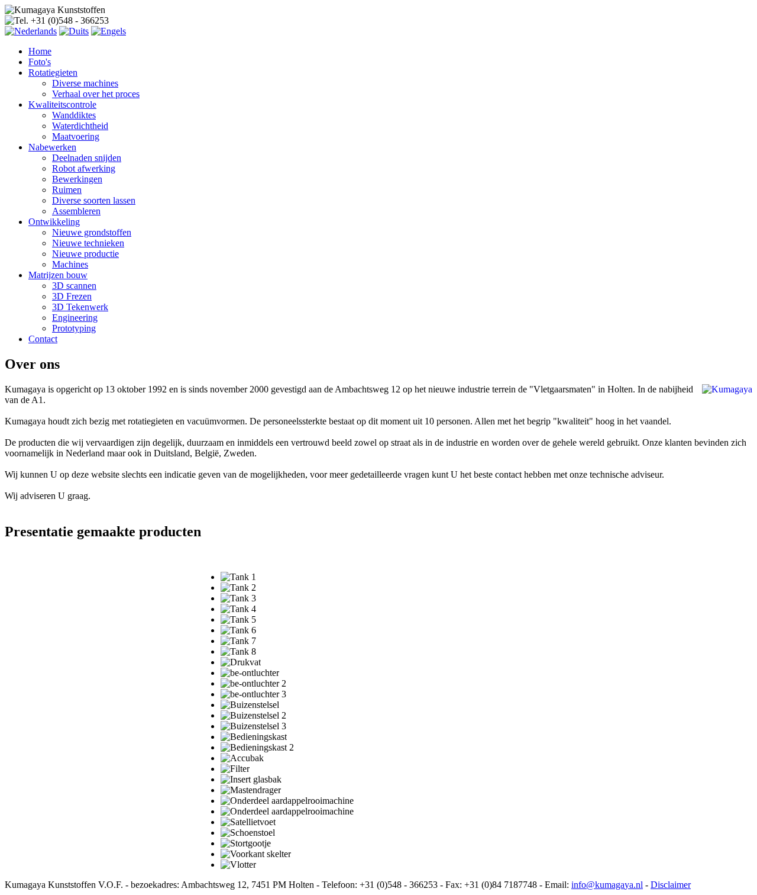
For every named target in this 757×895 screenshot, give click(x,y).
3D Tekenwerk (80, 307)
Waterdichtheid (80, 126)
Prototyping (74, 328)
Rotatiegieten (52, 72)
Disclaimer (671, 885)
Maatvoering (75, 136)
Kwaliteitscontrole (62, 104)
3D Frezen (72, 296)
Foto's (39, 62)
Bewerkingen (77, 179)
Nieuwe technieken (88, 243)
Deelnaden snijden (86, 158)
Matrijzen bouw (58, 275)
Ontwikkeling (54, 222)
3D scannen (74, 286)
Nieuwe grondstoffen (91, 232)
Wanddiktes (74, 115)
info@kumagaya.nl (607, 885)
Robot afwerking (83, 168)
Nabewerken (52, 147)
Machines (70, 264)
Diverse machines (85, 83)
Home (39, 51)
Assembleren (76, 211)
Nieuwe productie (85, 254)
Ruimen (67, 190)
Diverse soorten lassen (93, 200)
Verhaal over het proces (96, 94)
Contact (42, 339)
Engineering (75, 318)
